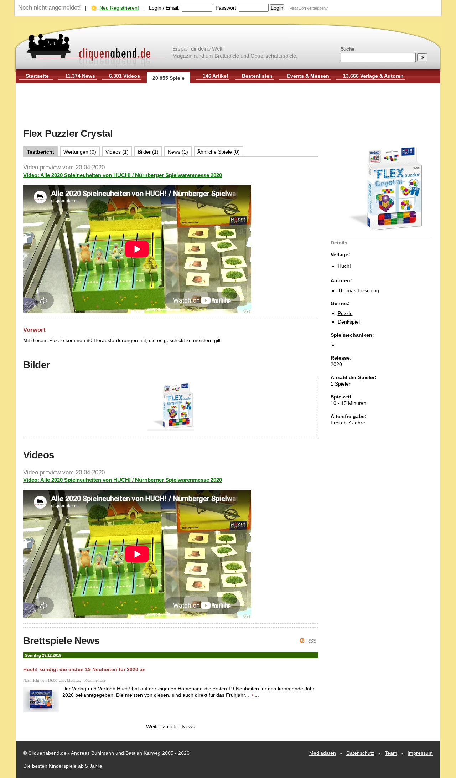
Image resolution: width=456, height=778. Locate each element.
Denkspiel (349, 322)
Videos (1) (117, 152)
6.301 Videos (124, 76)
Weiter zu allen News (170, 726)
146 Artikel (215, 76)
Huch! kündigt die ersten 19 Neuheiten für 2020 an (84, 669)
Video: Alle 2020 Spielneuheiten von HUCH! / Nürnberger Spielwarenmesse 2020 (122, 175)
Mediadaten (322, 753)
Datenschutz (360, 753)
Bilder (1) (148, 152)
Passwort (226, 8)
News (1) (178, 152)
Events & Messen (308, 76)
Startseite (37, 76)
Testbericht (40, 152)
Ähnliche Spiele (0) (218, 152)
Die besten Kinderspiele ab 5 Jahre (62, 766)
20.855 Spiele (168, 78)
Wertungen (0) (79, 152)
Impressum (420, 753)
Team (391, 753)
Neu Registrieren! (119, 8)
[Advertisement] (228, 106)
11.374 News (80, 76)
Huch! (344, 266)
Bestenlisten (257, 76)
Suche (347, 49)
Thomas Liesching (358, 290)
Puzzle (345, 313)
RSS (311, 641)
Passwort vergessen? (309, 8)
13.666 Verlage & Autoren (373, 76)
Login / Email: (164, 8)
